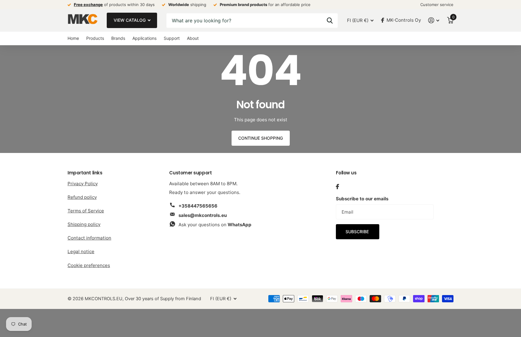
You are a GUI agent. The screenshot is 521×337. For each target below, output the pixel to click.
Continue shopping (260, 138)
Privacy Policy (83, 183)
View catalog (130, 20)
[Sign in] (434, 20)
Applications (144, 38)
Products (95, 38)
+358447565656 (197, 206)
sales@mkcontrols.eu (202, 215)
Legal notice (81, 251)
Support (172, 38)
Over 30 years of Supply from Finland (163, 298)
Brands (118, 38)
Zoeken (329, 20)
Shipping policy (84, 224)
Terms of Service (86, 211)
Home (73, 38)
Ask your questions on (214, 224)
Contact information (89, 238)
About (193, 38)
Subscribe (358, 231)
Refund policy (82, 197)
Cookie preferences (89, 265)
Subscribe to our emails (362, 199)
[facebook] (337, 186)
